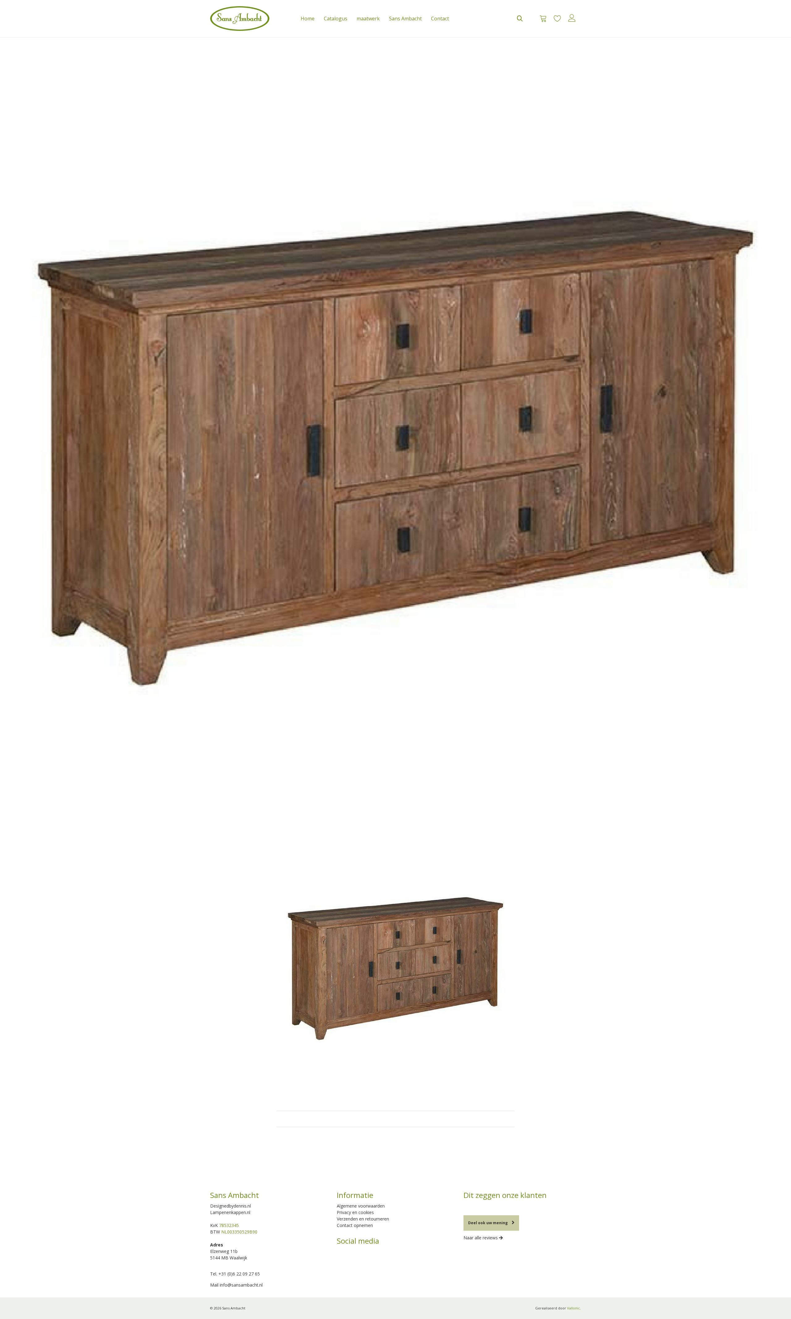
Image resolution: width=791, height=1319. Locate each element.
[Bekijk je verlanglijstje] (557, 18)
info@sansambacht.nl (241, 1285)
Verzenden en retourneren (363, 1219)
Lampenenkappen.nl (230, 1212)
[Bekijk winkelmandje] (541, 18)
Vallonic (573, 1308)
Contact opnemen (355, 1225)
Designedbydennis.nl (230, 1206)
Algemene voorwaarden (361, 1206)
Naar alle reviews (481, 1238)
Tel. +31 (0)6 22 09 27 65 (235, 1274)
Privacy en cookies (355, 1212)
